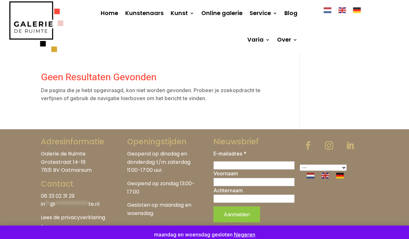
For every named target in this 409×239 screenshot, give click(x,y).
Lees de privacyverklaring (73, 217)
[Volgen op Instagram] (329, 145)
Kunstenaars (144, 13)
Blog (290, 13)
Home (109, 13)
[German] (357, 10)
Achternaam (228, 190)
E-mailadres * (229, 153)
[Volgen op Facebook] (308, 145)
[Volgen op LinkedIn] (350, 145)
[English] (342, 10)
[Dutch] (328, 10)
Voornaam (225, 173)
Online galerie (222, 13)
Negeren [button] (244, 234)
